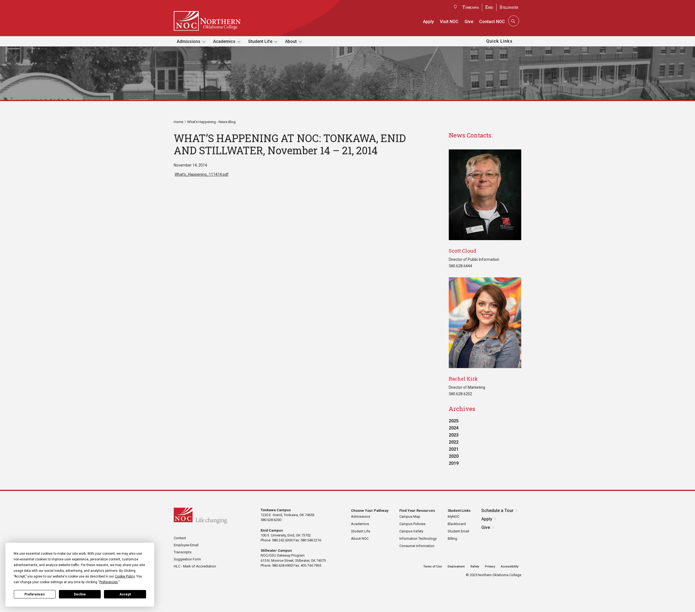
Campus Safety (411, 531)
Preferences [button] (108, 582)
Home (178, 122)
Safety (474, 566)
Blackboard (457, 524)
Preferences (34, 594)
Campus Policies (412, 524)
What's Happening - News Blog (211, 122)
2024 (454, 428)
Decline (80, 594)
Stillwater (509, 7)
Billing (452, 538)
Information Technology (418, 538)
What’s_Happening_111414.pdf (202, 174)
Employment (456, 566)
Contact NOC (492, 21)
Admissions (188, 41)
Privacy (490, 566)
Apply (428, 21)
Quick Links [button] (499, 41)
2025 (454, 420)
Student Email (458, 531)
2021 (454, 449)
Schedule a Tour (497, 510)
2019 (454, 463)
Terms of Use (432, 566)
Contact (180, 538)
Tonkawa (470, 7)
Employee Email (186, 545)
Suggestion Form (187, 559)
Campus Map (409, 516)
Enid (489, 7)
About (291, 41)
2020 (454, 456)
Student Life (260, 41)
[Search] (513, 21)
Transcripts (182, 552)
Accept (125, 594)
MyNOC (453, 516)
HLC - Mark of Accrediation (195, 566)
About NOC (360, 538)
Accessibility (509, 566)
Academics (224, 41)
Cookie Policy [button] (125, 576)
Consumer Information (416, 546)
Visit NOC (449, 21)
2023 (454, 435)
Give (469, 21)
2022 (454, 442)
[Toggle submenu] (203, 41)
